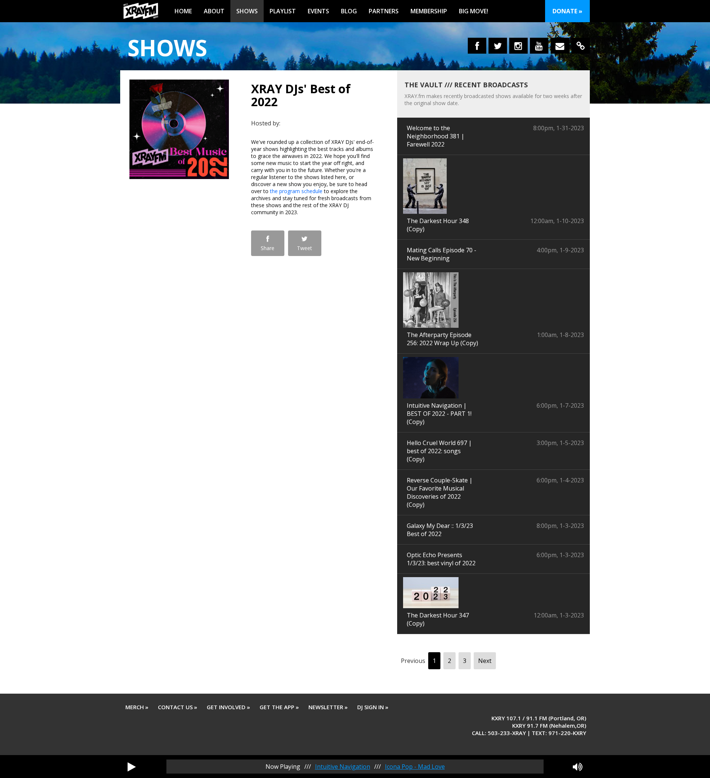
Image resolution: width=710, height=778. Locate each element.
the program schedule (296, 191)
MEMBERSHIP (428, 11)
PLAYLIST (283, 11)
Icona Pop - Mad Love (415, 766)
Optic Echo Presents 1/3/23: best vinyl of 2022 (441, 559)
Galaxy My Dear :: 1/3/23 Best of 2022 (440, 530)
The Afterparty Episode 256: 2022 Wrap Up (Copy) (442, 339)
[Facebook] (477, 46)
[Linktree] (580, 46)
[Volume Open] (577, 767)
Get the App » (279, 707)
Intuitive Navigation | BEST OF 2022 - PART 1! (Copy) (439, 413)
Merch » (136, 707)
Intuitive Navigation (342, 766)
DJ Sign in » (372, 707)
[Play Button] (131, 766)
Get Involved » (228, 707)
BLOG (349, 11)
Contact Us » (177, 707)
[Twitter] (497, 46)
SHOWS (247, 11)
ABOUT (214, 11)
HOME (183, 11)
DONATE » (567, 11)
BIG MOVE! (473, 11)
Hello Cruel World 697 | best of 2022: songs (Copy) (439, 451)
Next (484, 661)
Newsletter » (328, 707)
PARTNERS (384, 11)
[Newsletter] (560, 46)
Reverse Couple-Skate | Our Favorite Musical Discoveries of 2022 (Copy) (440, 492)
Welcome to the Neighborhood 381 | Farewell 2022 (435, 136)
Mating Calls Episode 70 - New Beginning (441, 254)
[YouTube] (539, 46)
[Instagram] (518, 46)
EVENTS (318, 11)
